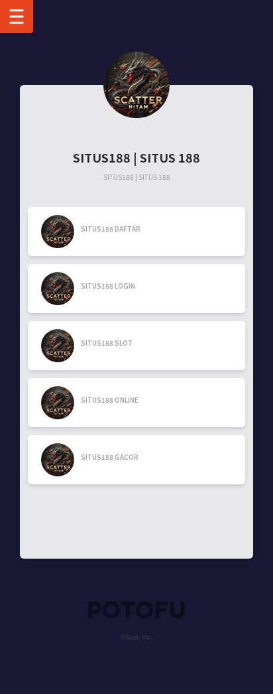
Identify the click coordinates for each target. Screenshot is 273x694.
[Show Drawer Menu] (16, 16)
